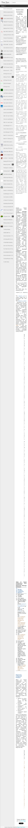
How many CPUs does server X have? (11, 148)
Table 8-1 (18, 325)
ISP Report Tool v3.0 (7, 73)
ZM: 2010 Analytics (7, 83)
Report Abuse (22, 827)
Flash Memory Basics (8, 174)
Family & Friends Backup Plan (9, 38)
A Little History (6, 261)
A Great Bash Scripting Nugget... (10, 242)
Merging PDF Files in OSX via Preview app (12, 161)
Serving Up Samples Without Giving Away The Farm (14, 206)
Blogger (18, 827)
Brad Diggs (23, 821)
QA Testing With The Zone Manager (10, 239)
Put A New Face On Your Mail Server (11, 248)
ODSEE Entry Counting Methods (10, 145)
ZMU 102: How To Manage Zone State (11, 115)
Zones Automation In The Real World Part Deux (13, 235)
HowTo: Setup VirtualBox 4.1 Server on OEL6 (12, 51)
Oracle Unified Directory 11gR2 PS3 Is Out (12, 18)
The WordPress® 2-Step (8, 258)
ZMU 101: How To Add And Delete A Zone (12, 122)
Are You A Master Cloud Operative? (10, 154)
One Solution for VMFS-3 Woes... (10, 197)
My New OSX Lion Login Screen (10, 57)
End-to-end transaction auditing (10, 8)
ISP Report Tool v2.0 (7, 80)
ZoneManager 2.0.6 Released (9, 193)
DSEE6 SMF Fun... (7, 232)
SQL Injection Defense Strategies (10, 102)
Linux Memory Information (9, 89)
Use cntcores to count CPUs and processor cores (13, 47)
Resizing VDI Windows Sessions (10, 219)
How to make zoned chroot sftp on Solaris (12, 128)
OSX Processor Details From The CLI (11, 67)
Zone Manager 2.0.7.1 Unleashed (10, 125)
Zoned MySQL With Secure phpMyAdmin (11, 252)
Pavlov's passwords (7, 54)
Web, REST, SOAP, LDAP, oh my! (10, 31)
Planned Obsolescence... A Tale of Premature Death (14, 187)
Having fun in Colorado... (8, 226)
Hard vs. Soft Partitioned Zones (10, 109)
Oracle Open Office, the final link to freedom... (12, 151)
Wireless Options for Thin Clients (10, 222)
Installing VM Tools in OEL (9, 34)
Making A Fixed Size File (8, 76)
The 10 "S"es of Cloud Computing (10, 213)
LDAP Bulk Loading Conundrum (10, 93)
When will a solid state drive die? (10, 96)
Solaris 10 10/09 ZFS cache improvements (12, 190)
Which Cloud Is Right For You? (9, 209)
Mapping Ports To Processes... (9, 28)
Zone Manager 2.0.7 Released (9, 132)
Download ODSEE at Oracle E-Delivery (11, 106)
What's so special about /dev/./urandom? (11, 12)
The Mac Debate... (7, 229)
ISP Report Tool (7, 86)
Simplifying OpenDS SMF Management (11, 203)
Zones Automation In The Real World (11, 255)
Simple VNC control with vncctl (9, 41)
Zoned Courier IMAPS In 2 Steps (10, 112)
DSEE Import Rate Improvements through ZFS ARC (13, 177)
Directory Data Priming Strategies (10, 171)
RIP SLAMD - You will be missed (10, 44)
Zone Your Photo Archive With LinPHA (11, 245)
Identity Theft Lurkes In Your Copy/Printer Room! (13, 141)
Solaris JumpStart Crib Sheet (9, 184)
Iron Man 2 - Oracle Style (8, 158)
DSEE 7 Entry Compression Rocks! (10, 180)
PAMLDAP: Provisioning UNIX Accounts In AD (12, 21)
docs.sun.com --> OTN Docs (9, 70)
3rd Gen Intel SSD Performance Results (11, 64)
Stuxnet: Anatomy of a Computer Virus (11, 60)
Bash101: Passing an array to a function (11, 138)
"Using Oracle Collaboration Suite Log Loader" (24, 784)
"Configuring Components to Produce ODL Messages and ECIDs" (21, 619)
